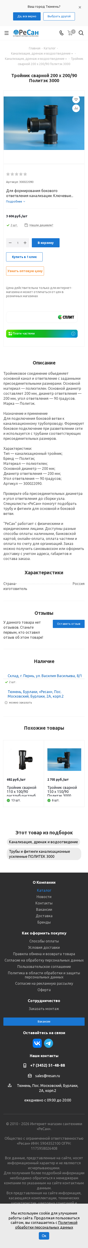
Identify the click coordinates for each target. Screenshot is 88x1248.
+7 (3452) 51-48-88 (47, 1065)
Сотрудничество (44, 1000)
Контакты (44, 903)
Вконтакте (37, 1043)
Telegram (48, 1043)
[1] (8, 174)
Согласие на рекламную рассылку (44, 983)
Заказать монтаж (44, 1009)
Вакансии (44, 909)
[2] (12, 174)
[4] (21, 174)
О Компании (44, 882)
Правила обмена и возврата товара (44, 954)
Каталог (44, 890)
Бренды (44, 922)
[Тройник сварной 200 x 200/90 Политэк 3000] (44, 123)
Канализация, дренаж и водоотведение (43, 842)
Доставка (44, 916)
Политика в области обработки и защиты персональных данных (44, 975)
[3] (17, 174)
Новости (44, 897)
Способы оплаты (44, 941)
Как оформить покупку (44, 933)
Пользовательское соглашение (44, 966)
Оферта (44, 990)
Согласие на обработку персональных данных (44, 960)
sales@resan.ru (47, 1075)
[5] (25, 174)
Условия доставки (44, 947)
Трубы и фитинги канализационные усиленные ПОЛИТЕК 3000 (39, 853)
